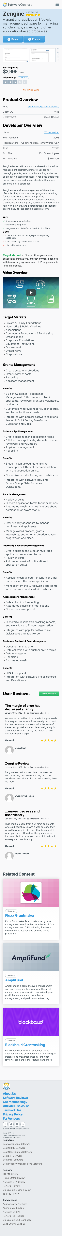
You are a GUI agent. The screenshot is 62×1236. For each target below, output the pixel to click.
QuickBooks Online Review (17, 1190)
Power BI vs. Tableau (14, 1215)
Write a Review (49, 694)
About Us (9, 1093)
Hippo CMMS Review (14, 1178)
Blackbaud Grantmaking (25, 1045)
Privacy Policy (13, 1114)
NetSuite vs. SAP (11, 1212)
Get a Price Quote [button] (31, 90)
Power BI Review (11, 1185)
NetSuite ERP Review (14, 1182)
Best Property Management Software (22, 1163)
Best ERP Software (12, 1155)
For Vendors (11, 1118)
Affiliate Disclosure (16, 1106)
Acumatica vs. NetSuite (15, 1204)
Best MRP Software (13, 1159)
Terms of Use (12, 1110)
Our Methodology (15, 1102)
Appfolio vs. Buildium (13, 1208)
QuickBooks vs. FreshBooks (17, 1220)
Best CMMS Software (14, 1147)
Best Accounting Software (16, 1144)
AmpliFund (14, 980)
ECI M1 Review (10, 1174)
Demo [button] (14, 39)
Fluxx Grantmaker (19, 915)
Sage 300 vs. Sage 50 (14, 1223)
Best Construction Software (17, 1152)
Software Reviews (15, 1098)
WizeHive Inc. (51, 132)
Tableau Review (11, 1193)
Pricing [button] (36, 39)
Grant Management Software (43, 106)
